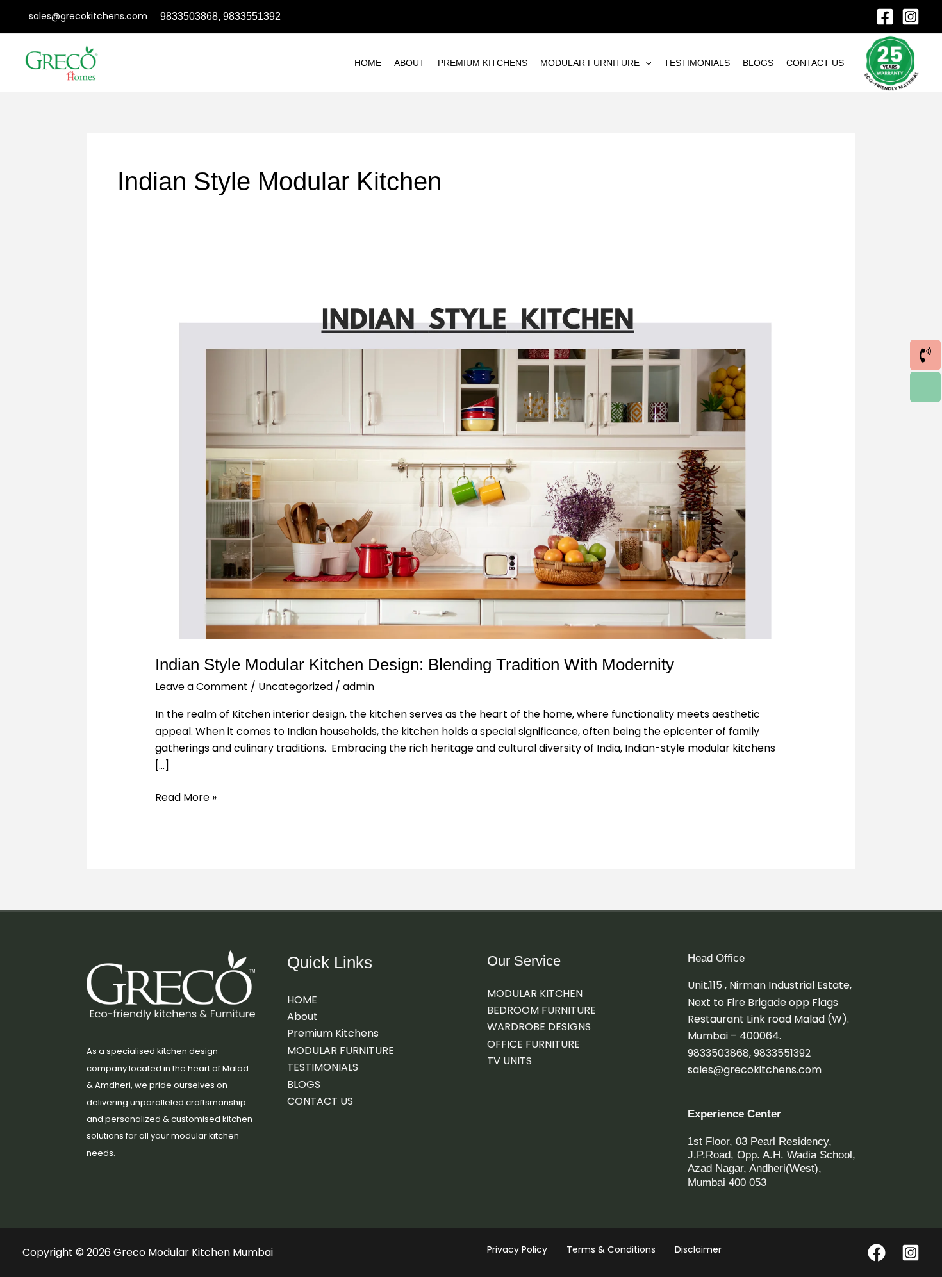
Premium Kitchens (482, 63)
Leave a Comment (201, 686)
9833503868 (189, 16)
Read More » (186, 797)
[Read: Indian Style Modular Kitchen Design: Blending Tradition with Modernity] (471, 462)
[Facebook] (885, 17)
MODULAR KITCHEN (535, 993)
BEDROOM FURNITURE (541, 1010)
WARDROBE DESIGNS (539, 1026)
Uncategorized (295, 686)
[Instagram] (911, 17)
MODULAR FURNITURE (590, 63)
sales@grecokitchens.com (755, 1069)
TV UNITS (509, 1060)
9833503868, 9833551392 (749, 1053)
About (409, 63)
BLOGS (758, 63)
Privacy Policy (517, 1249)
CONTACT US (815, 63)
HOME (367, 63)
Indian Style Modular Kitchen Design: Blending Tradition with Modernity (414, 664)
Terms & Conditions (611, 1249)
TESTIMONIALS (697, 63)
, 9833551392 (249, 16)
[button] (645, 62)
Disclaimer (698, 1249)
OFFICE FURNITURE (533, 1044)
